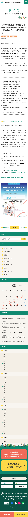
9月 (4, 384)
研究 (5, 268)
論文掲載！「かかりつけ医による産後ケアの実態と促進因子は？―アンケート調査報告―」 (15, 331)
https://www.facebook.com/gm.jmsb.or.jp (11, 177)
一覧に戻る (14, 227)
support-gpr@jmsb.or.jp (12, 170)
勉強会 (6, 255)
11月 (5, 380)
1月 (4, 370)
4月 (4, 363)
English (14, 478)
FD (5, 274)
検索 (24, 239)
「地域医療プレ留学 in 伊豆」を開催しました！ (14, 327)
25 (10, 305)
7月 (4, 356)
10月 (5, 382)
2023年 (5, 437)
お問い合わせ (21, 514)
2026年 (5, 350)
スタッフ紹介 (8, 271)
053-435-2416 (10, 498)
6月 (4, 359)
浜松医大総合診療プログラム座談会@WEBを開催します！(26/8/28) (15, 340)
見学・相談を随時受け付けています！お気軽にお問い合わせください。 (14, 465)
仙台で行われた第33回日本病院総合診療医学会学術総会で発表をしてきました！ (15, 322)
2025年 (5, 373)
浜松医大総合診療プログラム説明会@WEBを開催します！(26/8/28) (15, 336)
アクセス (6, 503)
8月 (4, 354)
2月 (4, 367)
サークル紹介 (8, 264)
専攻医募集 (7, 514)
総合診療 (7, 251)
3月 (4, 365)
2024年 (5, 405)
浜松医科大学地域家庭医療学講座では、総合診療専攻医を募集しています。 (14, 454)
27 (17, 305)
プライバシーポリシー (17, 507)
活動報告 (7, 261)
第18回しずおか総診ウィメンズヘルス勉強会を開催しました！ (15, 317)
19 (14, 302)
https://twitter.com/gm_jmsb (16, 172)
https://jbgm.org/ (10, 167)
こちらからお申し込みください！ (12, 121)
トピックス (8, 248)
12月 (5, 377)
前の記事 (23, 227)
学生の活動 (8, 258)
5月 (4, 361)
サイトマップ (8, 507)
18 (10, 302)
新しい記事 (6, 227)
